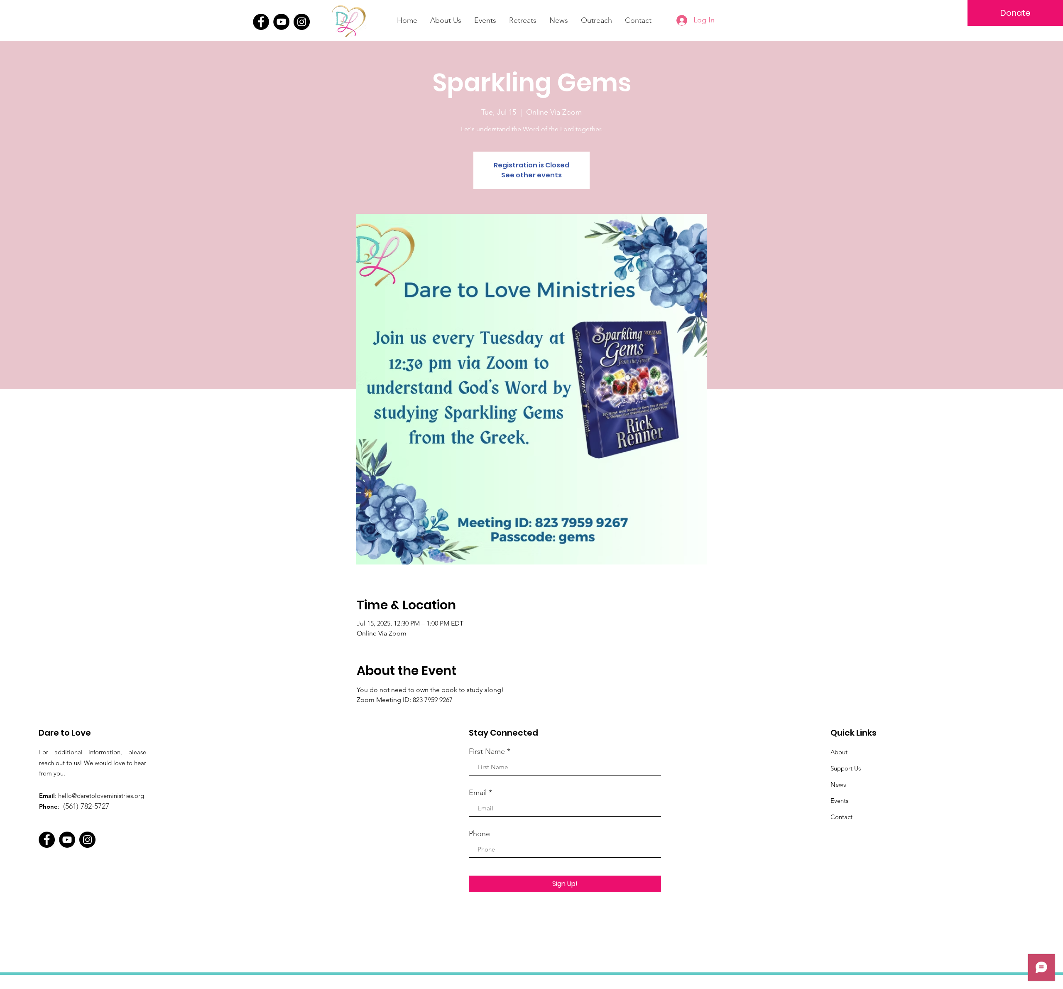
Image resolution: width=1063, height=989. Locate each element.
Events (839, 801)
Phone (479, 833)
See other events (531, 175)
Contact (841, 817)
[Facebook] (261, 22)
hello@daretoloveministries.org (101, 796)
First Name (487, 751)
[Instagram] (302, 22)
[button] (523, 20)
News (838, 784)
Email (478, 792)
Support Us (845, 768)
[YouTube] (281, 22)
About (838, 752)
